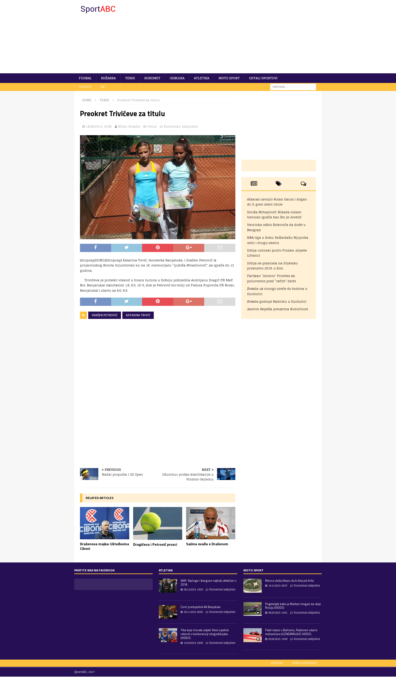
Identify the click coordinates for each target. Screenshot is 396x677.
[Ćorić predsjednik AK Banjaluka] (168, 612)
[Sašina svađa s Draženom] (210, 523)
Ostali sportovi (263, 78)
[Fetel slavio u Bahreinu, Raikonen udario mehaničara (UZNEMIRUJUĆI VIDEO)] (252, 635)
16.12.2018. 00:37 (277, 585)
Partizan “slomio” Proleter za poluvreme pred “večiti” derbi (271, 278)
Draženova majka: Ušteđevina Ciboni (104, 546)
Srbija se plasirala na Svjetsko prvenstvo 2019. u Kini (272, 265)
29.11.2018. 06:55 (193, 612)
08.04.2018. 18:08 (277, 639)
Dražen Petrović (105, 315)
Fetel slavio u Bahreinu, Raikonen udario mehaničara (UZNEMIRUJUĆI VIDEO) (291, 632)
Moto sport (229, 78)
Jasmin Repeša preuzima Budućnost (277, 309)
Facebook (85, 87)
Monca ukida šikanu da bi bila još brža (289, 580)
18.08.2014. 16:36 (99, 126)
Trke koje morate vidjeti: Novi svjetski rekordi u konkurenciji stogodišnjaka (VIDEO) (205, 634)
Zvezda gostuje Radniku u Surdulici (276, 301)
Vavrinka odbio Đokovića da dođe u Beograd (276, 227)
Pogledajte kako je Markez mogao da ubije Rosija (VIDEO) (293, 606)
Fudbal (85, 78)
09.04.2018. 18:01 (277, 612)
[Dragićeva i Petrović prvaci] (157, 523)
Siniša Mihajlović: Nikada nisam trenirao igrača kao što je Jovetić (274, 214)
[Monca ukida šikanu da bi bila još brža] (252, 585)
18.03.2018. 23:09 (193, 643)
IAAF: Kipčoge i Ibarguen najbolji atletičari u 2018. (208, 582)
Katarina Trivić (138, 315)
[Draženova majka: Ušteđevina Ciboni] (104, 523)
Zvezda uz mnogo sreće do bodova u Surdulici (277, 291)
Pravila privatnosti (304, 663)
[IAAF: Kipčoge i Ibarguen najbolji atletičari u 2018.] (168, 585)
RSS (102, 87)
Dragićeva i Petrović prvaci (155, 544)
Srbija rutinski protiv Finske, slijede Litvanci (277, 252)
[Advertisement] (238, 37)
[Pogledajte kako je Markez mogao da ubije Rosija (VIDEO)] (252, 609)
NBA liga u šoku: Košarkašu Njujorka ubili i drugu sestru (277, 240)
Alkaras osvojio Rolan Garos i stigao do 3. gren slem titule (277, 201)
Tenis (130, 78)
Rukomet (152, 78)
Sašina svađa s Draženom (207, 544)
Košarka (108, 78)
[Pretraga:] (293, 87)
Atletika (201, 78)
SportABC (277, 663)
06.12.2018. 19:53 (193, 589)
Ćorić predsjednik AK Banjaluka (200, 607)
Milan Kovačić (129, 126)
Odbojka (177, 78)
